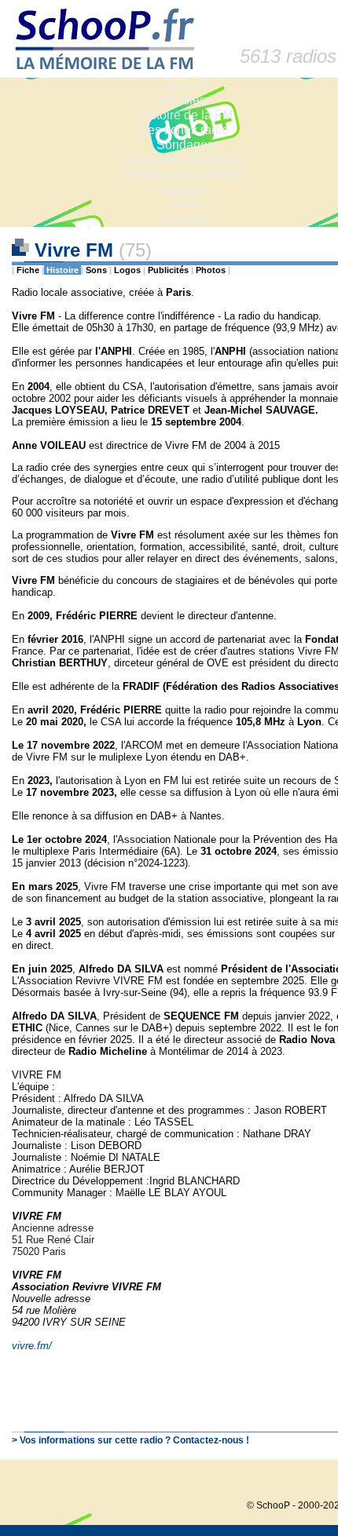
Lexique (185, 189)
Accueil (185, 85)
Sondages (185, 144)
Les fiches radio (185, 130)
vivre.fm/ (32, 1346)
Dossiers (185, 100)
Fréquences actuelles (185, 174)
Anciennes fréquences (185, 159)
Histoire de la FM (185, 115)
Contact (185, 219)
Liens (185, 204)
